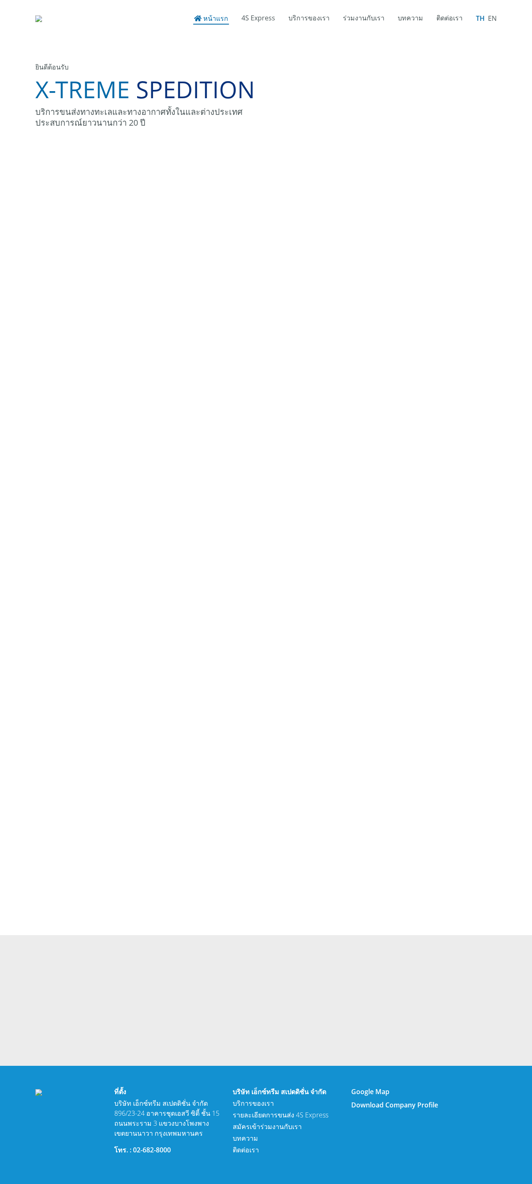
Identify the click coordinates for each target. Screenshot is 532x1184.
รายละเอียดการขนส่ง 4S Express (280, 1114)
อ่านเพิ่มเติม (69, 503)
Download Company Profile (394, 1105)
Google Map (370, 1091)
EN (492, 18)
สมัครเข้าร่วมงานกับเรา (267, 1126)
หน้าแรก (215, 18)
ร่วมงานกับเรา (363, 17)
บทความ (410, 17)
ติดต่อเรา (449, 17)
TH (480, 18)
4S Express (258, 17)
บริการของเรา (309, 17)
